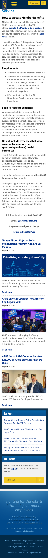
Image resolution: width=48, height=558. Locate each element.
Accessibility (31, 544)
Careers (25, 550)
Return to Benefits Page (24, 232)
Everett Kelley (31, 517)
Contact (40, 547)
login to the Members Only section (25, 28)
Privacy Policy (19, 544)
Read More (7, 292)
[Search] (43, 3)
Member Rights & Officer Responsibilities (21, 547)
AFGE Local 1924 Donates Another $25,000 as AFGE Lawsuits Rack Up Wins (22, 359)
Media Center (16, 541)
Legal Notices (28, 541)
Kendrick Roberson (35, 523)
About (7, 541)
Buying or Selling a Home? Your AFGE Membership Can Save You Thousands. (22, 449)
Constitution (39, 541)
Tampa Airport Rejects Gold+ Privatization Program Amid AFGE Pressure (21, 243)
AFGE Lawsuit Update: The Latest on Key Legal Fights (23, 430)
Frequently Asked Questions (24, 531)
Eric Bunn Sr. (34, 520)
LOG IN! (11, 480)
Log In (14, 468)
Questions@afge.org (27, 221)
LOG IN (35, 3)
